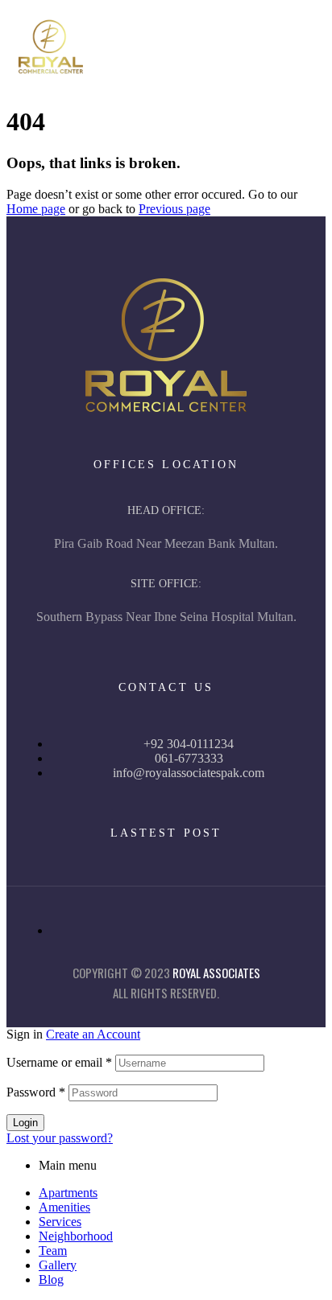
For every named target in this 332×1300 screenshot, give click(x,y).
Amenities (64, 1207)
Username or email (59, 1062)
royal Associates (216, 972)
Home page (35, 209)
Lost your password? (59, 1138)
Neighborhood (76, 1236)
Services (60, 1221)
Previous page (174, 209)
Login (25, 1123)
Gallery (58, 1265)
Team (53, 1250)
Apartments (68, 1192)
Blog (51, 1279)
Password (35, 1092)
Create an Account (93, 1034)
